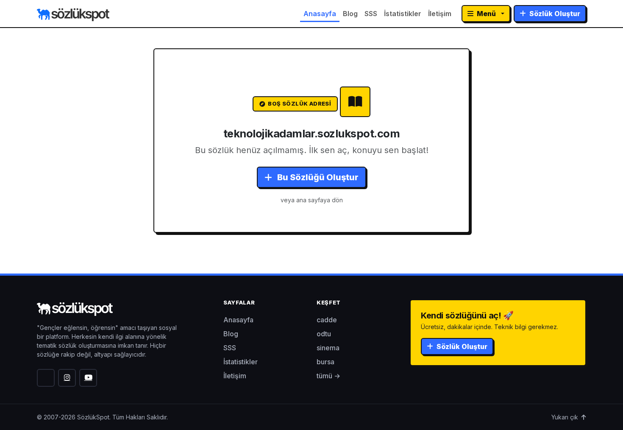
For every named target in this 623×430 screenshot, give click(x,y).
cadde (327, 320)
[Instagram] (67, 378)
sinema (328, 347)
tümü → (328, 375)
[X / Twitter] (46, 378)
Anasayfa (319, 13)
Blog (350, 13)
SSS (370, 13)
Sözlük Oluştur (554, 13)
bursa (325, 361)
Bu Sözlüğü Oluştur (317, 177)
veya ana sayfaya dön (312, 200)
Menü (486, 13)
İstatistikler (402, 13)
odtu (324, 333)
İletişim (439, 13)
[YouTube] (88, 378)
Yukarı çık (565, 417)
